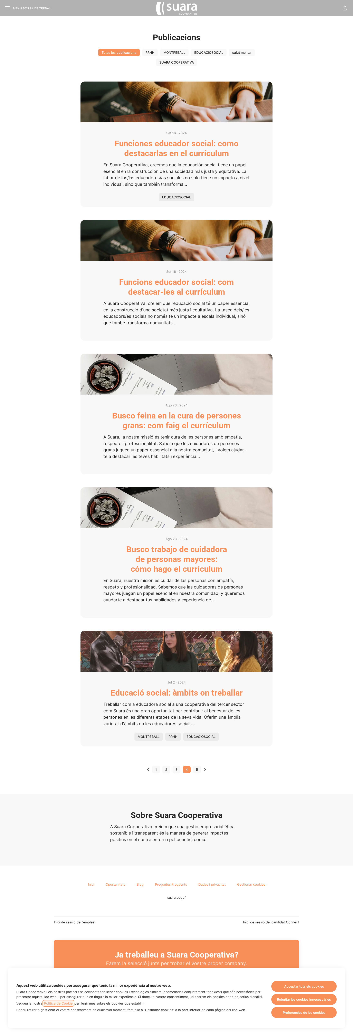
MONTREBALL (174, 52)
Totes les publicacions (119, 52)
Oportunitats (115, 884)
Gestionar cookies (251, 884)
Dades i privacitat (212, 884)
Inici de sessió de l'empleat (75, 922)
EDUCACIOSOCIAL (208, 52)
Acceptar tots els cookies (304, 986)
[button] (345, 8)
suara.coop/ (176, 897)
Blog (140, 884)
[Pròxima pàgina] (207, 769)
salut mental (241, 52)
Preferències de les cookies (304, 1012)
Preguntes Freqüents (171, 884)
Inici (91, 884)
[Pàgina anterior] (146, 769)
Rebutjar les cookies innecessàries (304, 999)
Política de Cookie (58, 1003)
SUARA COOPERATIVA (176, 62)
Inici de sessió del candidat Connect (271, 922)
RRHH (149, 52)
